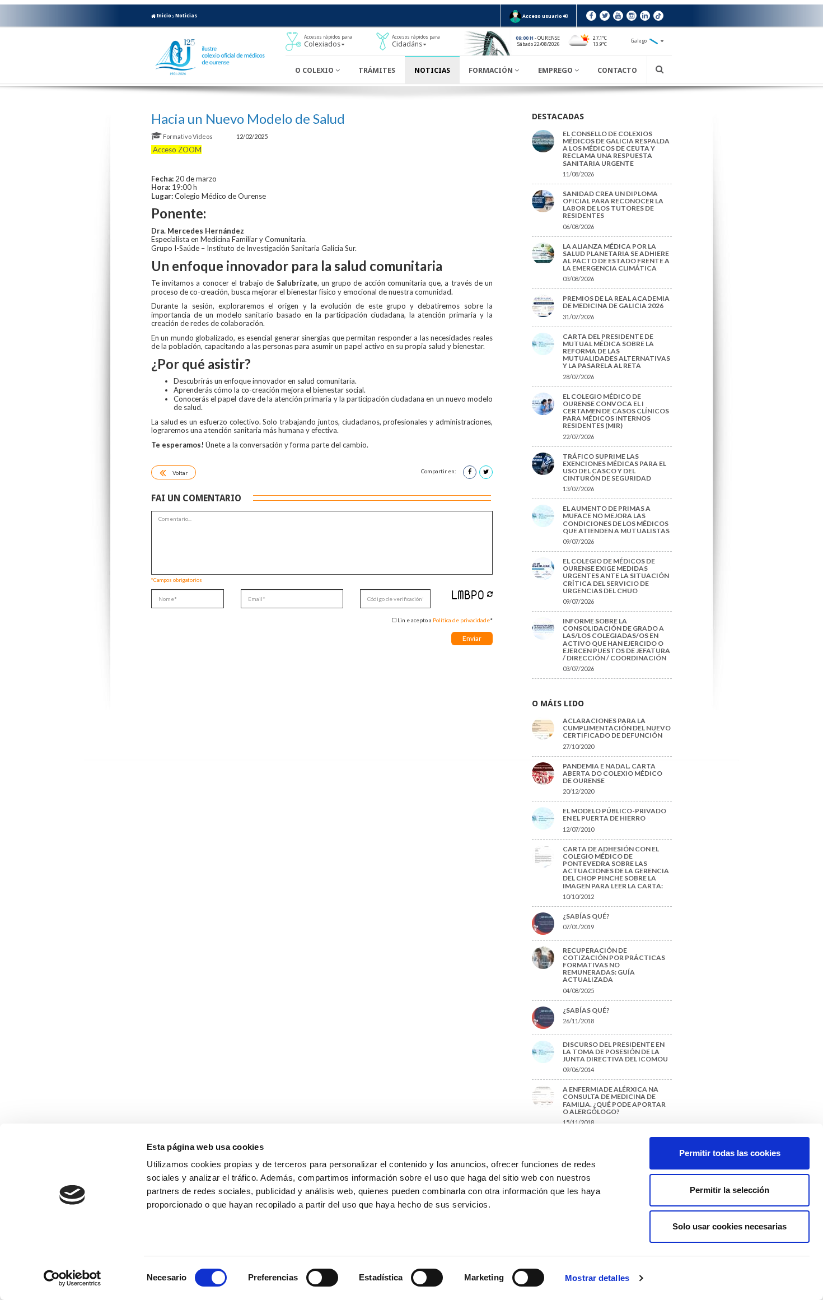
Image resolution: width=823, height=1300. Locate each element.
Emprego (556, 70)
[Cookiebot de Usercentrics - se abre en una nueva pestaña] (72, 1278)
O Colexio (315, 70)
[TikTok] (658, 16)
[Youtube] (618, 16)
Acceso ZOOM (176, 149)
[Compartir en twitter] (486, 472)
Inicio (163, 15)
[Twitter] (605, 16)
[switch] (322, 1278)
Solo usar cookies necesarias (729, 1226)
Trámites (376, 70)
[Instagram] (631, 16)
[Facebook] (591, 16)
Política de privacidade (461, 620)
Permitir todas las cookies (729, 1153)
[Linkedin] (645, 16)
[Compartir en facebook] (469, 472)
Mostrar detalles (597, 1278)
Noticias (186, 15)
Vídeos (203, 136)
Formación (492, 70)
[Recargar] (490, 594)
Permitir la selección (729, 1190)
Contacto (617, 70)
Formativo (177, 136)
